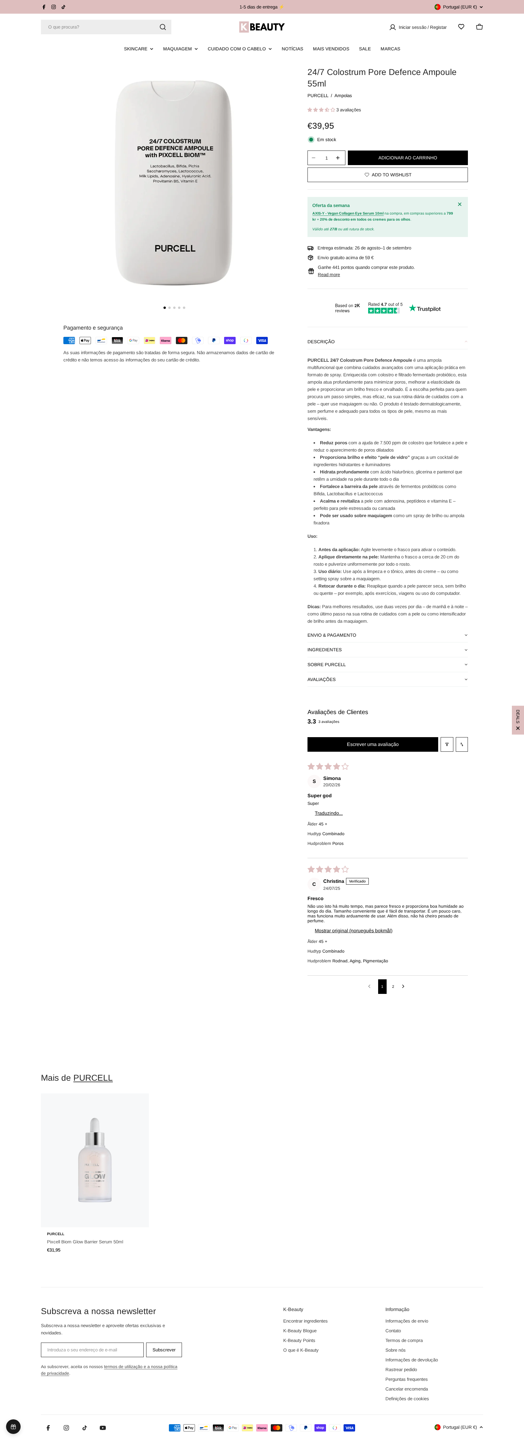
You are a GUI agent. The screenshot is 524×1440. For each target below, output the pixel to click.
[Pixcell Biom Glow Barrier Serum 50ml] (95, 1160)
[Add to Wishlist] (136, 1104)
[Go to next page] (405, 986)
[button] (321, 109)
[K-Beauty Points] (13, 1426)
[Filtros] (447, 744)
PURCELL (317, 95)
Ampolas (343, 95)
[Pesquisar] (162, 27)
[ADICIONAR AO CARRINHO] (136, 1218)
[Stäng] (460, 204)
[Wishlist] (461, 26)
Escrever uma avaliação (373, 744)
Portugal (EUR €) (460, 6)
